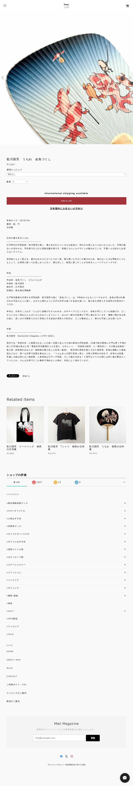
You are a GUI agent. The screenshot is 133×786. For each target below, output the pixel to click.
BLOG (10, 668)
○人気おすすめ (14, 518)
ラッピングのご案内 (16, 693)
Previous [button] (3, 78)
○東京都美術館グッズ (17, 503)
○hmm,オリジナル (16, 511)
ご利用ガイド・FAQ (16, 684)
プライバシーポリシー (56, 765)
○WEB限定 (12, 619)
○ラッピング (13, 626)
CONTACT (12, 676)
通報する (26, 376)
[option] (66, 77)
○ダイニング (13, 588)
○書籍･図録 (12, 596)
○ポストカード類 (15, 557)
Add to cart (66, 201)
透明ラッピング (14, 170)
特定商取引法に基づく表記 (75, 765)
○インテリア (13, 580)
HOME (10, 651)
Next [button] (130, 78)
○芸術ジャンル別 (15, 549)
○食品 (9, 603)
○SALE (10, 634)
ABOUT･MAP (14, 660)
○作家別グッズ (14, 526)
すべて (16, 482)
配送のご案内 (13, 701)
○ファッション (14, 572)
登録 (93, 738)
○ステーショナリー (16, 565)
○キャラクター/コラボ (18, 534)
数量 (9, 182)
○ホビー (11, 611)
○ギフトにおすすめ (16, 542)
